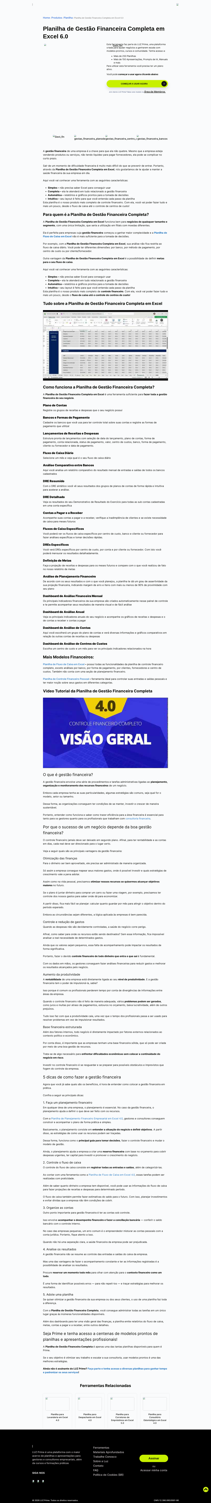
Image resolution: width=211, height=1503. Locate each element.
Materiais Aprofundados (108, 1452)
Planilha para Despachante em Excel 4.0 (90, 1417)
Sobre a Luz (100, 1461)
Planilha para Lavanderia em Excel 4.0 (57, 1417)
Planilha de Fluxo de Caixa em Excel (63, 664)
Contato (98, 1465)
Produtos (56, 17)
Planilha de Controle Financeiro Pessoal (66, 678)
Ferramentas (101, 1447)
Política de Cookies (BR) (108, 1474)
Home (46, 17)
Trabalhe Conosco (104, 1456)
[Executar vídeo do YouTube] (105, 345)
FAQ (95, 1470)
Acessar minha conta (153, 1470)
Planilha (68, 17)
